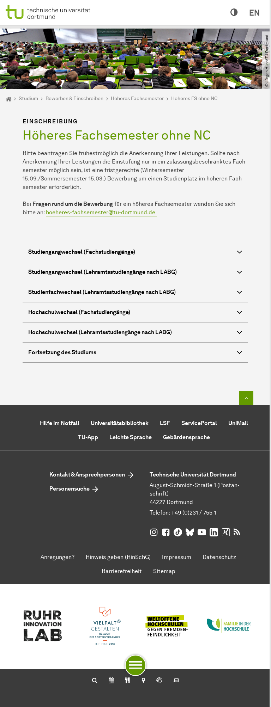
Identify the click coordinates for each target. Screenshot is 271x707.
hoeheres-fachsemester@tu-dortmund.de (101, 212)
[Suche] (94, 681)
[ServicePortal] (159, 681)
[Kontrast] (234, 12)
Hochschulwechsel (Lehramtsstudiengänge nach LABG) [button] (100, 332)
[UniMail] (176, 681)
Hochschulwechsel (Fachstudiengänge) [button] (79, 312)
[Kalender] (111, 681)
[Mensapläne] (128, 681)
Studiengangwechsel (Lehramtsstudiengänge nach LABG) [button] (102, 272)
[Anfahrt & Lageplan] (143, 681)
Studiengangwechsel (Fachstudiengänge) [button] (81, 251)
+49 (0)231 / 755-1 (193, 512)
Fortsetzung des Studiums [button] (62, 352)
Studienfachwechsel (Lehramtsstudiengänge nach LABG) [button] (102, 292)
